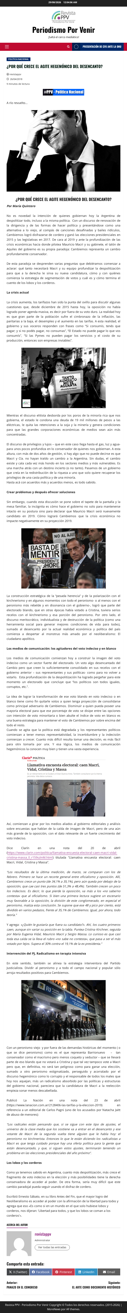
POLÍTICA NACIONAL (18, 59)
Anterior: (22, 1284)
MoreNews (54, 1309)
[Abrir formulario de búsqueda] (68, 47)
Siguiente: (96, 1284)
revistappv (15, 74)
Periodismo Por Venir (63, 29)
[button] (6, 46)
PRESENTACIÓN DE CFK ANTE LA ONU (102, 47)
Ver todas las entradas (52, 1247)
